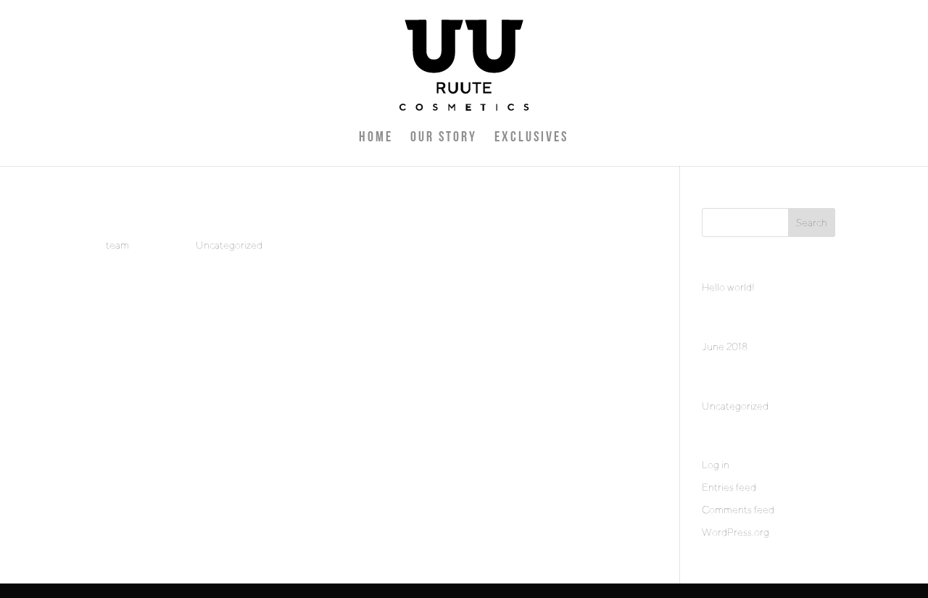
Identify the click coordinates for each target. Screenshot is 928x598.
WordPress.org (735, 532)
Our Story (443, 139)
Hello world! (728, 287)
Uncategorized (229, 245)
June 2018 (724, 346)
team (117, 245)
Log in (715, 464)
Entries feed (729, 487)
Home (376, 139)
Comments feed (738, 509)
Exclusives (531, 139)
